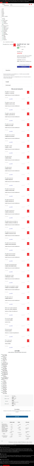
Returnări (20, 434)
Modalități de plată (28, 432)
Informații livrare (27, 428)
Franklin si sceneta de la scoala (10, 233)
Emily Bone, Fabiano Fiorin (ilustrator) (11, 311)
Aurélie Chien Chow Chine (21, 46)
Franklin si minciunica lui (9, 201)
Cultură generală (5, 25)
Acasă (11, 424)
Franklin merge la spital (9, 125)
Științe (4, 36)
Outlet (3, 14)
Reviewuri (8, 85)
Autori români (5, 20)
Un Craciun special (8, 341)
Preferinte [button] (4, 2)
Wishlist (20, 429)
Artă (4, 19)
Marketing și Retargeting (5, 459)
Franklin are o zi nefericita (9, 93)
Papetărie (5, 39)
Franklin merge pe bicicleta (9, 136)
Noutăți (3, 13)
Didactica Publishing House (27, 61)
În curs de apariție (12, 432)
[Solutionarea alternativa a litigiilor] (15, 442)
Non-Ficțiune (5, 31)
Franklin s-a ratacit (8, 147)
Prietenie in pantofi (8, 330)
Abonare (17, 416)
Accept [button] (7, 2)
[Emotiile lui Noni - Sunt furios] (8, 44)
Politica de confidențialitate (28, 435)
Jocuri (3, 10)
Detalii (7, 81)
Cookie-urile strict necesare (5, 447)
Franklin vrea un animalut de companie (11, 287)
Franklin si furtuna (8, 157)
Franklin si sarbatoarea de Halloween (11, 222)
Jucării (4, 38)
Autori (3, 15)
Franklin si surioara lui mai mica (10, 244)
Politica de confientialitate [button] (24, 1)
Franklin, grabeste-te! (8, 298)
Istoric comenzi (19, 427)
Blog (11, 429)
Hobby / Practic (6, 27)
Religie (4, 32)
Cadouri (4, 22)
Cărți (2, 9)
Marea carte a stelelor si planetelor (11, 309)
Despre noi (27, 425)
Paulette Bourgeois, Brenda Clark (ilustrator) (12, 95)
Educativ (4, 26)
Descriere (7, 70)
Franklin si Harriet (8, 168)
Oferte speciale (11, 436)
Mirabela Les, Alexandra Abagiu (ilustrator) (12, 332)
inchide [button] (1, 2)
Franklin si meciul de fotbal (9, 190)
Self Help (5, 33)
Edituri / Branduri (5, 16)
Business (4, 21)
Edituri (12, 427)
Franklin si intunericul (9, 179)
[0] (30, 4)
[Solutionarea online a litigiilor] (26, 442)
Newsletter (19, 432)
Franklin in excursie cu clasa (10, 103)
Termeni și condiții (27, 438)
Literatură (5, 30)
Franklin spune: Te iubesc (9, 276)
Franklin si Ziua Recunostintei (10, 255)
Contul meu (19, 425)
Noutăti (12, 434)
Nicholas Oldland (7, 343)
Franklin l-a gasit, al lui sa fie (10, 114)
